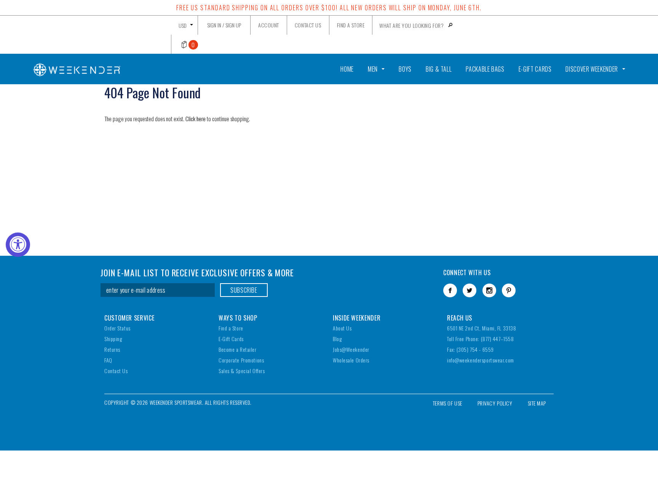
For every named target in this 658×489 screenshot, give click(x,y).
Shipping (113, 339)
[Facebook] (450, 290)
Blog (337, 339)
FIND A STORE (351, 25)
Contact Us (116, 371)
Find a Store (231, 328)
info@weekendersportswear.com (480, 360)
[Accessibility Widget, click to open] (18, 244)
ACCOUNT (268, 25)
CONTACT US (308, 25)
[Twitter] (469, 290)
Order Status (117, 328)
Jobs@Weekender (351, 349)
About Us (342, 328)
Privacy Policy (495, 403)
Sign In (214, 25)
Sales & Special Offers (242, 371)
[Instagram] (489, 290)
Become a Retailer (238, 349)
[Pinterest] (509, 290)
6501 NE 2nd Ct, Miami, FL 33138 (481, 328)
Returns (112, 349)
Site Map (537, 403)
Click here (196, 118)
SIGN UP (233, 25)
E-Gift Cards (231, 339)
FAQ (108, 360)
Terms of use (447, 403)
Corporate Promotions (241, 360)
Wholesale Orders (351, 360)
